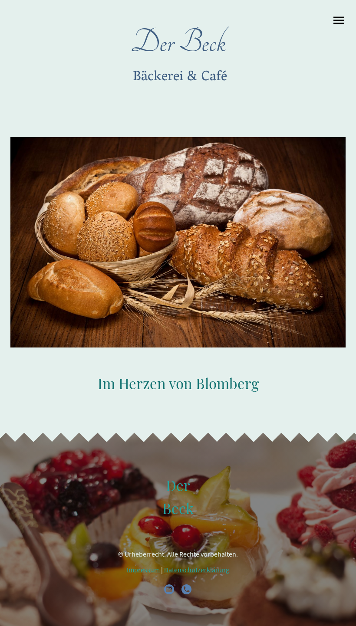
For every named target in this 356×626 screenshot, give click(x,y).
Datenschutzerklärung (196, 569)
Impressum (143, 569)
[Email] (169, 589)
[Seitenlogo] (178, 98)
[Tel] (186, 589)
